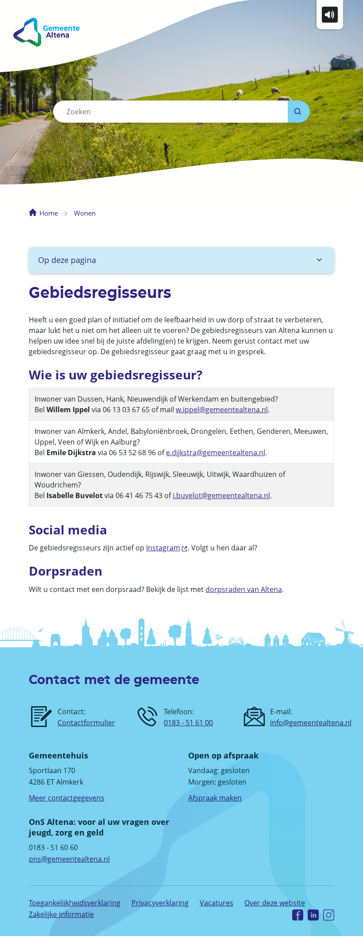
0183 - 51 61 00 (188, 722)
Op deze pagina (67, 260)
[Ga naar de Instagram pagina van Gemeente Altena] (328, 915)
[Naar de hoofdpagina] (87, 32)
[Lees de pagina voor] (330, 14)
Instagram (163, 548)
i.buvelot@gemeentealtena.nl (221, 495)
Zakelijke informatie (61, 914)
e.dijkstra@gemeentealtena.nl (215, 452)
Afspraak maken (215, 798)
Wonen (85, 213)
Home (48, 213)
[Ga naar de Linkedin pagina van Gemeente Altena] (313, 915)
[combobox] (170, 112)
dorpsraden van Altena (243, 589)
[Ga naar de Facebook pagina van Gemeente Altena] (297, 915)
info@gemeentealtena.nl (310, 722)
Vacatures (216, 903)
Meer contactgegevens (66, 798)
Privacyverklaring (160, 903)
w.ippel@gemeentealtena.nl (222, 409)
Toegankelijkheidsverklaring (74, 903)
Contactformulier (86, 722)
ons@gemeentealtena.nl (69, 859)
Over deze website (274, 903)
